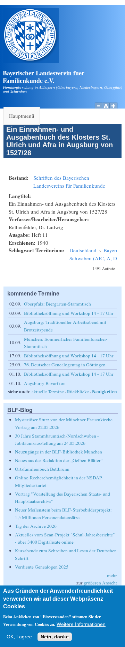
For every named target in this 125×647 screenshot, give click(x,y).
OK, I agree (19, 636)
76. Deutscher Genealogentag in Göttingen (65, 365)
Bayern (111, 250)
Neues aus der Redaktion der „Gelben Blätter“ (59, 460)
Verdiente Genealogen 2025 (41, 567)
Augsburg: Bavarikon (45, 383)
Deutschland (83, 250)
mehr (112, 575)
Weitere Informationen (81, 624)
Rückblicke (78, 391)
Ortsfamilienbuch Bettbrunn (42, 469)
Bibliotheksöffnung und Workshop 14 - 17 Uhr (69, 313)
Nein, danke (55, 636)
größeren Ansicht (100, 583)
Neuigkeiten (104, 391)
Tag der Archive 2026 (36, 526)
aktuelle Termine (48, 391)
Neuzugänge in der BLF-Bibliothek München (58, 452)
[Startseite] (31, 61)
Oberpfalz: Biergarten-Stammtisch (57, 304)
